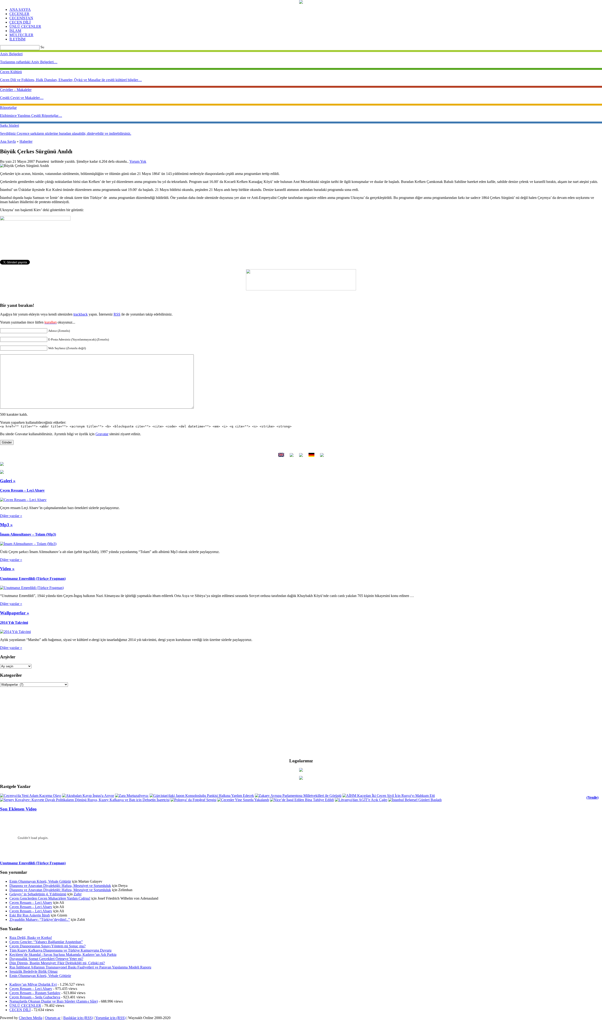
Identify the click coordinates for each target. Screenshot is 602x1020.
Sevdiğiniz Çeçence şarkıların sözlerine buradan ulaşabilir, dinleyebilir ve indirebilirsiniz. (65, 133)
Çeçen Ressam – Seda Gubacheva (34, 997)
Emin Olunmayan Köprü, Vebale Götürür (40, 881)
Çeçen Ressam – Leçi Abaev (22, 490)
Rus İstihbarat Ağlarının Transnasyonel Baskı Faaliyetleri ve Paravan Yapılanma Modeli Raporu (80, 967)
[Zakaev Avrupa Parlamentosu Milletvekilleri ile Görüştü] (298, 796)
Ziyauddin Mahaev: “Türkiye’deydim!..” (39, 919)
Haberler (26, 141)
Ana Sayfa (8, 141)
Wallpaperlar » (14, 612)
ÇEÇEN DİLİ (20, 22)
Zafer (78, 894)
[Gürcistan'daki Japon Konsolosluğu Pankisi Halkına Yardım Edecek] (202, 796)
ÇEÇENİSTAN (21, 18)
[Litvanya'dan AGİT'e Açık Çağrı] (361, 800)
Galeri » (8, 480)
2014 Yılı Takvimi (14, 623)
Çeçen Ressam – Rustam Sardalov (34, 993)
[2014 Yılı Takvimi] (15, 632)
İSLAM (15, 31)
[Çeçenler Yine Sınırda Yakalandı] (243, 800)
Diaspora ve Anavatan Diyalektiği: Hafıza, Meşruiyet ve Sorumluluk (60, 886)
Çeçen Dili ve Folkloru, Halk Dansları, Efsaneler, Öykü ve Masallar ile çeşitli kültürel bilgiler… (71, 80)
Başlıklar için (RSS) (78, 1018)
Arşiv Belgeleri (11, 54)
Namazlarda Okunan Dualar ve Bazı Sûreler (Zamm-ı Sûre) (53, 1001)
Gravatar (101, 434)
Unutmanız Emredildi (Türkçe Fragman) (33, 579)
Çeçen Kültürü (11, 72)
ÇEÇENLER (19, 14)
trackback (80, 314)
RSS (117, 314)
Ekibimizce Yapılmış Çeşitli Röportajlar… (31, 116)
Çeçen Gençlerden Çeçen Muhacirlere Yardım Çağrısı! (49, 898)
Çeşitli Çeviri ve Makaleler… (22, 98)
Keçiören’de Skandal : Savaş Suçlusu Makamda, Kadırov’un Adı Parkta (62, 955)
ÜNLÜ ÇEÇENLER (25, 26)
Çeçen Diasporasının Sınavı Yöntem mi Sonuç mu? (47, 946)
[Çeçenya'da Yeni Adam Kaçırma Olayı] (30, 796)
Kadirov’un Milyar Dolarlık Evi (33, 984)
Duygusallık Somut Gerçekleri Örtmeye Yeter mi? (46, 959)
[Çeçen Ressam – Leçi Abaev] (23, 500)
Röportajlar (8, 108)
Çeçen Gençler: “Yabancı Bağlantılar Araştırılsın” (46, 942)
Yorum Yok (137, 161)
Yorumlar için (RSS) (110, 1018)
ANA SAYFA (20, 10)
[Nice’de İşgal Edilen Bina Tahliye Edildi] (302, 800)
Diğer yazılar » (11, 516)
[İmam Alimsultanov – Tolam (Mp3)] (28, 544)
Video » (7, 568)
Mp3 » (6, 524)
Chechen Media (30, 1018)
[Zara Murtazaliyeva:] (132, 796)
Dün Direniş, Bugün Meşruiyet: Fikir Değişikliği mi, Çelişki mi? (57, 963)
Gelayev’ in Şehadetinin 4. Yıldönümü (37, 894)
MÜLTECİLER (21, 35)
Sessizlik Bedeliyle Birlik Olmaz (33, 971)
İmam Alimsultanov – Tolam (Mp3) (28, 534)
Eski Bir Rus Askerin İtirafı (29, 915)
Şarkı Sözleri (9, 125)
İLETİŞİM (17, 39)
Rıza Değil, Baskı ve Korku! (30, 938)
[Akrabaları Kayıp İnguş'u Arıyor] (88, 796)
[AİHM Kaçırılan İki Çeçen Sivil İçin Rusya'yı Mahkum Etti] (388, 796)
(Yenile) (592, 797)
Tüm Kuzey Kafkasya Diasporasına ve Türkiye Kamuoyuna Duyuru (60, 950)
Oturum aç (53, 1018)
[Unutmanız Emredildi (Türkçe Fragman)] (32, 588)
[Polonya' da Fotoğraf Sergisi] (193, 800)
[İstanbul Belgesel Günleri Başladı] (415, 800)
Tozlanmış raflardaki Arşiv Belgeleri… (28, 62)
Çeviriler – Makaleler (16, 90)
